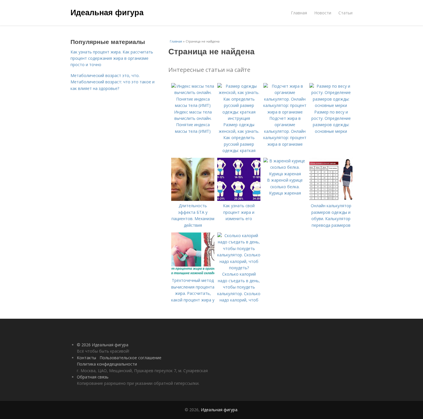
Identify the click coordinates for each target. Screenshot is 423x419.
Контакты (86, 357)
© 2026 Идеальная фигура (102, 344)
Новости (322, 13)
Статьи (345, 13)
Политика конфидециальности (107, 364)
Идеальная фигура (107, 12)
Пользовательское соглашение (130, 357)
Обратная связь (92, 377)
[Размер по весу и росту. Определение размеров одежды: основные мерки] (330, 105)
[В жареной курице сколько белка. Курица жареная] (284, 173)
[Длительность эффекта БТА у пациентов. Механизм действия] (192, 199)
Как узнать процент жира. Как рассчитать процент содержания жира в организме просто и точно (111, 58)
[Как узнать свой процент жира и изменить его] (238, 199)
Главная (299, 13)
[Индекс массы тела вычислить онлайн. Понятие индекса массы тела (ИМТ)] (192, 105)
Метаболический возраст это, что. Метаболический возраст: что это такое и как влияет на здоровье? (112, 82)
